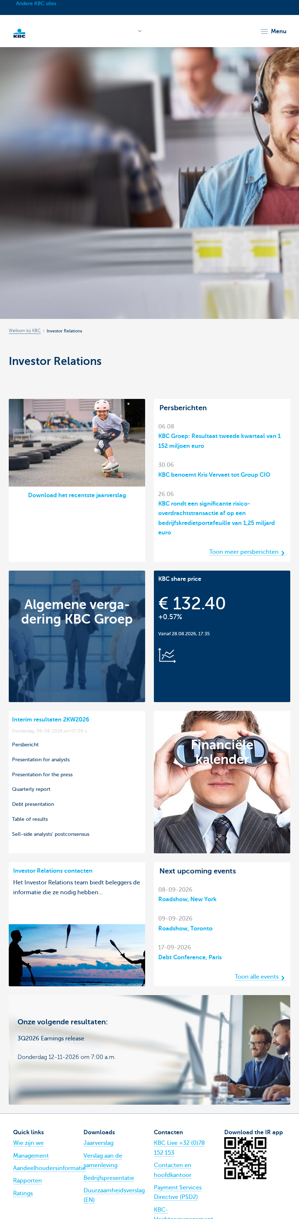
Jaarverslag (98, 1143)
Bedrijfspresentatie (109, 1178)
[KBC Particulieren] (19, 32)
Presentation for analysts (41, 759)
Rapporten (27, 1180)
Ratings (23, 1193)
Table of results (30, 819)
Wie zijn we (28, 1143)
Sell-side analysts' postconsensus (50, 834)
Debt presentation (33, 804)
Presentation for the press (42, 774)
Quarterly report (31, 789)
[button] (273, 31)
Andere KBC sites (36, 3)
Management (31, 1156)
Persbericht (25, 744)
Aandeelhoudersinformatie (49, 1168)
